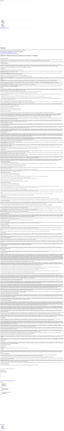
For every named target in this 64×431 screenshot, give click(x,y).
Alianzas (3, 427)
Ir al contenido (2, 0)
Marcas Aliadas (3, 22)
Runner (3, 21)
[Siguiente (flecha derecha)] (1, 430)
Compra (3, 425)
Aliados (3, 20)
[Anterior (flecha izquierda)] (0, 430)
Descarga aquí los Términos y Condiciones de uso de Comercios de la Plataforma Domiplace (11, 51)
